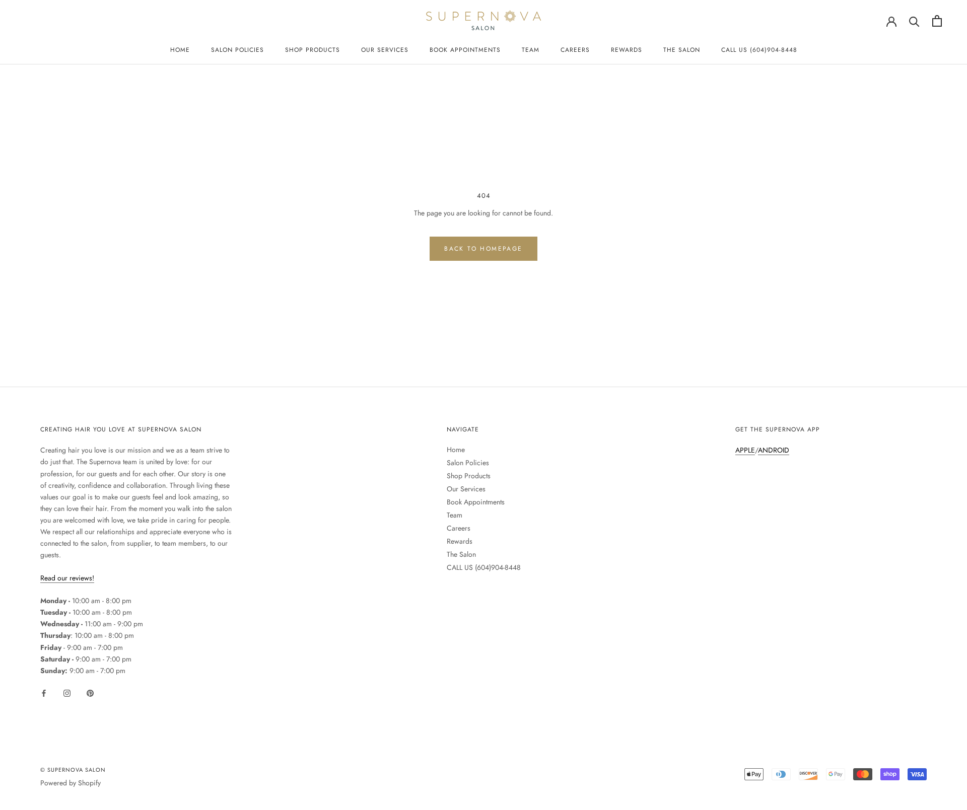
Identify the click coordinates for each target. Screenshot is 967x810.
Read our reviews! (67, 578)
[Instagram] (67, 692)
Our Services (384, 49)
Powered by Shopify (70, 783)
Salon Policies (237, 49)
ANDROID (773, 450)
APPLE (745, 450)
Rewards (626, 49)
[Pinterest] (90, 692)
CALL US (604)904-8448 (759, 49)
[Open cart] (937, 21)
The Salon (681, 49)
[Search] (914, 21)
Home (180, 49)
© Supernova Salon (73, 770)
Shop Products (312, 49)
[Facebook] (43, 692)
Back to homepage (483, 248)
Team (530, 49)
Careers (575, 49)
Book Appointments (465, 49)
